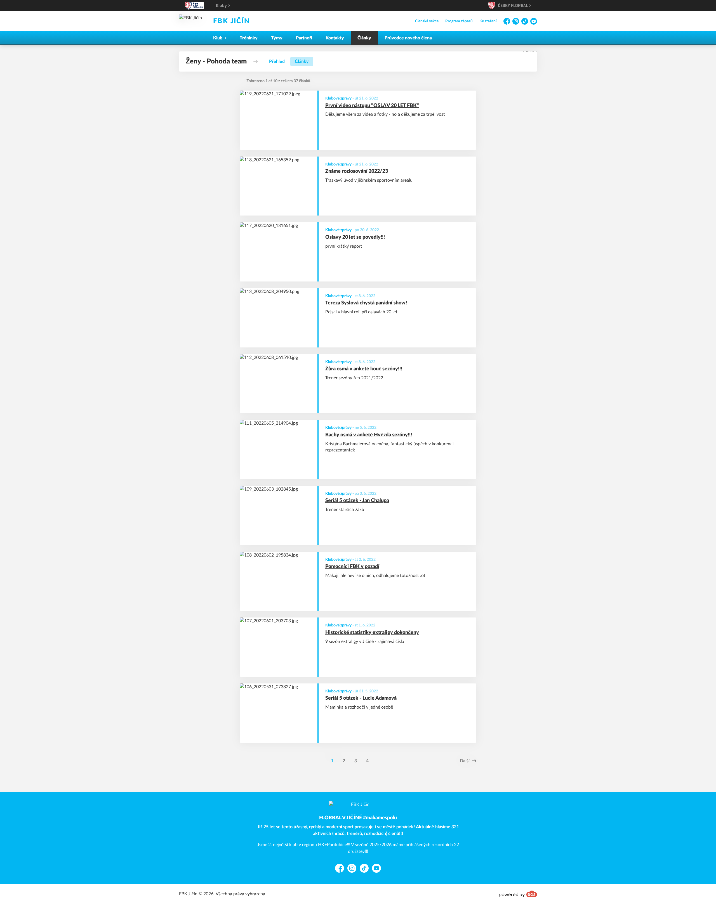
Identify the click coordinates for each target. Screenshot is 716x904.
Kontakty (335, 38)
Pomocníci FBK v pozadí (352, 566)
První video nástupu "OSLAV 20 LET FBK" (372, 105)
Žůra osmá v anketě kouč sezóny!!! (363, 368)
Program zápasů (459, 21)
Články (364, 38)
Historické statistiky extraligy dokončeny (372, 632)
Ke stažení (488, 21)
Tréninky (249, 38)
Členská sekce (427, 21)
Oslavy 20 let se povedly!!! (355, 237)
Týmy (276, 38)
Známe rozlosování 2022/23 (356, 171)
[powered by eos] (518, 894)
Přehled (277, 61)
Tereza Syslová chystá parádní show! (366, 303)
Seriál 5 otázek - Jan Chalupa (357, 500)
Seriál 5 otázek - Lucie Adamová (361, 698)
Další (465, 761)
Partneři (304, 38)
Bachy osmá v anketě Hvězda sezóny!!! (368, 434)
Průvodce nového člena (408, 38)
